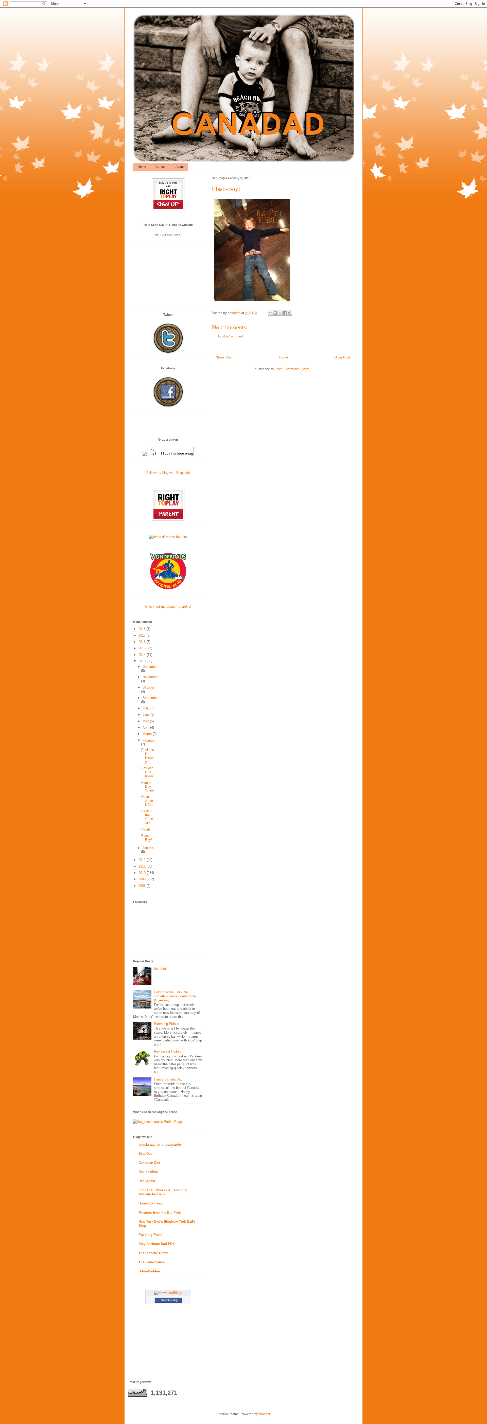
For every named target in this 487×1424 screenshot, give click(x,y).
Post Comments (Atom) (293, 369)
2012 (142, 860)
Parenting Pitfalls (166, 1024)
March (148, 734)
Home (142, 167)
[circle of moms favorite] (168, 537)
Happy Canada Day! (168, 1079)
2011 (142, 866)
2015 (142, 648)
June (147, 714)
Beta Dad (145, 1154)
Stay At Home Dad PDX (156, 1244)
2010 (142, 873)
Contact (160, 167)
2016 (142, 642)
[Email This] (270, 313)
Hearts (146, 829)
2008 (142, 886)
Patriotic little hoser (147, 772)
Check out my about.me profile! (168, 606)
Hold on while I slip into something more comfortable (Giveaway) (175, 996)
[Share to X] (280, 313)
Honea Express (150, 1203)
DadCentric (147, 1181)
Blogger (264, 1414)
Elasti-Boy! (146, 838)
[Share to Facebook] (284, 313)
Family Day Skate (147, 786)
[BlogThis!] (275, 313)
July (146, 708)
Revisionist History (147, 756)
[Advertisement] (168, 275)
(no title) (160, 968)
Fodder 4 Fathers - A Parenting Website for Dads (162, 1192)
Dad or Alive (148, 1172)
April (146, 727)
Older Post (342, 357)
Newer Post (224, 357)
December (150, 667)
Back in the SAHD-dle (147, 817)
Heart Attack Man (147, 800)
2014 (142, 655)
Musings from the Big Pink (159, 1212)
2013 (142, 661)
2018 (142, 629)
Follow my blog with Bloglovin (168, 473)
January (148, 848)
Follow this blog (168, 1300)
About (180, 167)
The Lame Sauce (151, 1262)
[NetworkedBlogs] (168, 1293)
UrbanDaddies (149, 1271)
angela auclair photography (160, 1144)
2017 (142, 635)
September (151, 698)
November (150, 677)
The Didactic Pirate (153, 1253)
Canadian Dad (149, 1163)
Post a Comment (230, 336)
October (148, 687)
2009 (142, 879)
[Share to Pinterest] (289, 313)
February (149, 740)
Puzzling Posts (150, 1235)
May (146, 721)
